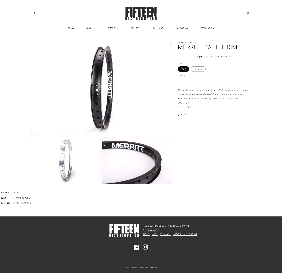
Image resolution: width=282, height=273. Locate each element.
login (199, 56)
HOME (146, 234)
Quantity (181, 75)
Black (183, 69)
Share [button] (184, 115)
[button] (34, 13)
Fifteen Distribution (136, 267)
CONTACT (165, 234)
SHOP (155, 234)
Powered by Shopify (151, 267)
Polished (198, 69)
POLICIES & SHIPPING (185, 234)
